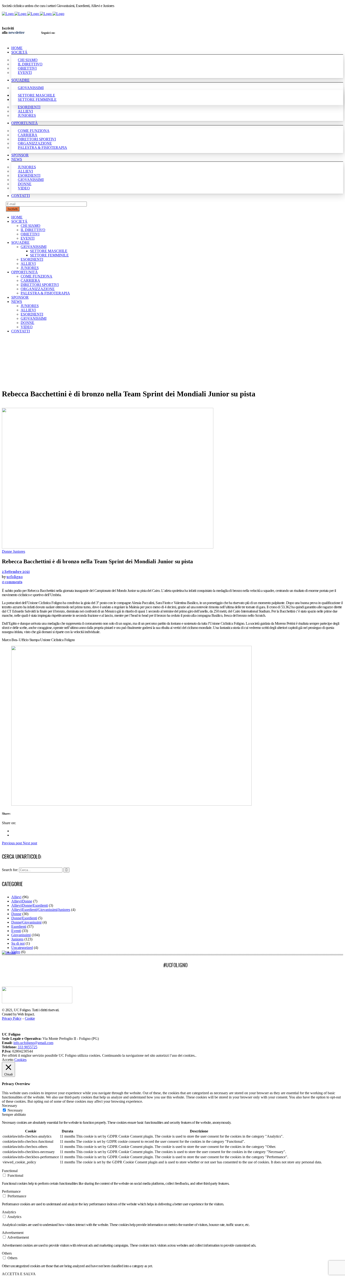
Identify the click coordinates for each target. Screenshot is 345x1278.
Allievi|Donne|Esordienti (29, 905)
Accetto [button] (7, 1060)
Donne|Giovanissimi (26, 922)
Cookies (20, 1060)
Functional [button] (10, 1171)
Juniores (17, 939)
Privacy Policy (12, 1018)
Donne (16, 914)
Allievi (16, 897)
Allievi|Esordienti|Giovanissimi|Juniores (40, 910)
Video (15, 952)
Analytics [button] (9, 1212)
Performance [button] (11, 1191)
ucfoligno (15, 577)
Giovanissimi (21, 935)
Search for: (10, 870)
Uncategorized (22, 948)
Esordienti (18, 926)
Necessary (15, 1110)
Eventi (16, 931)
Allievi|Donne (21, 901)
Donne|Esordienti (24, 918)
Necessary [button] (9, 1106)
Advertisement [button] (12, 1233)
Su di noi (18, 943)
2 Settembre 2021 (16, 572)
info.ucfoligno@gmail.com (33, 1043)
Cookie (30, 1018)
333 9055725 (27, 1047)
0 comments (12, 582)
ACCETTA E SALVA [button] (19, 1274)
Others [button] (7, 1253)
